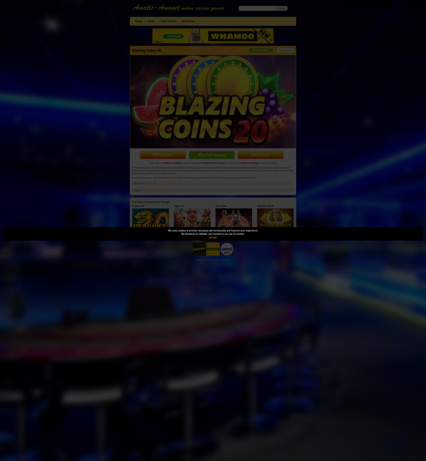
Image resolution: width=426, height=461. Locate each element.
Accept (213, 237)
